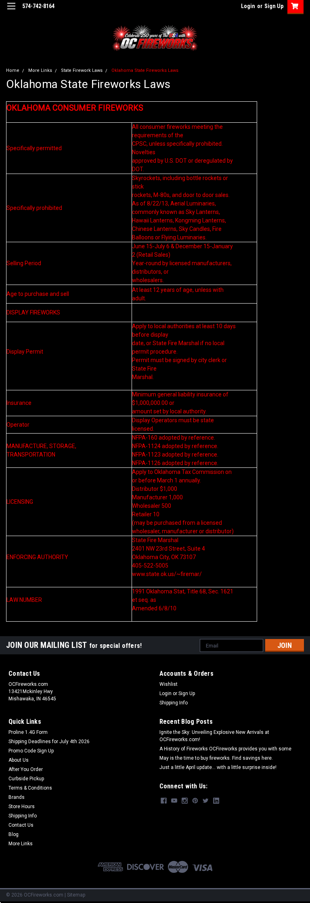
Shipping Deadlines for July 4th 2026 (49, 741)
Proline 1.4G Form (28, 732)
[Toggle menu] (11, 11)
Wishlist (168, 684)
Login (248, 6)
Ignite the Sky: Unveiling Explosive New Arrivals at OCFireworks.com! (214, 735)
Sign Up (273, 6)
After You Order (25, 769)
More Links (40, 70)
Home (12, 70)
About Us (18, 760)
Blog (13, 834)
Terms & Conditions (30, 788)
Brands (16, 797)
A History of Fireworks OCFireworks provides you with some (225, 749)
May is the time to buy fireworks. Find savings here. (216, 758)
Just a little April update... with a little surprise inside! (217, 767)
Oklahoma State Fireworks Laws (144, 70)
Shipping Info (173, 703)
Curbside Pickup (26, 778)
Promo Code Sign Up (31, 751)
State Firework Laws (82, 70)
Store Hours (21, 806)
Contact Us (21, 825)
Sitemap (76, 895)
